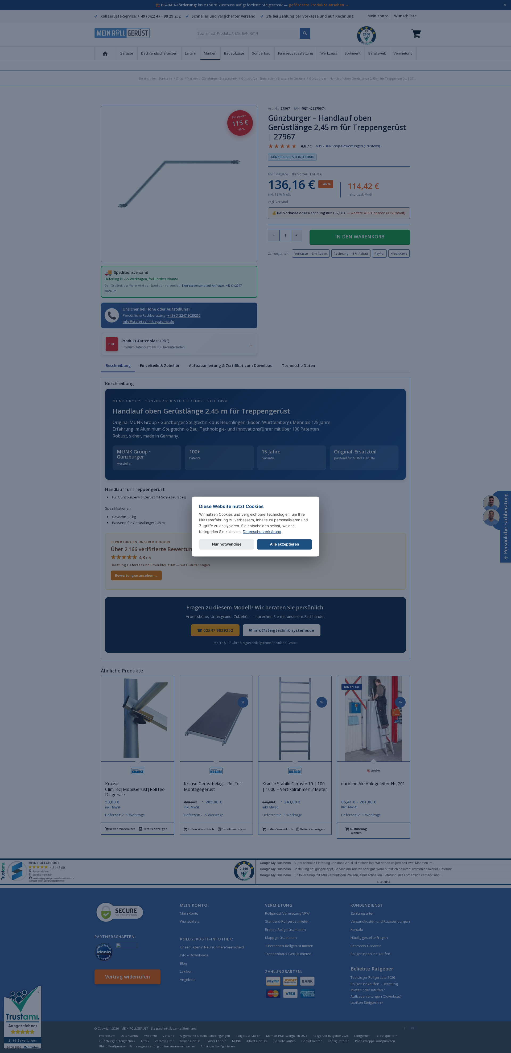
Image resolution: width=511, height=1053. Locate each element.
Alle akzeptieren (284, 544)
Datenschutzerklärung (262, 531)
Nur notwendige (226, 544)
